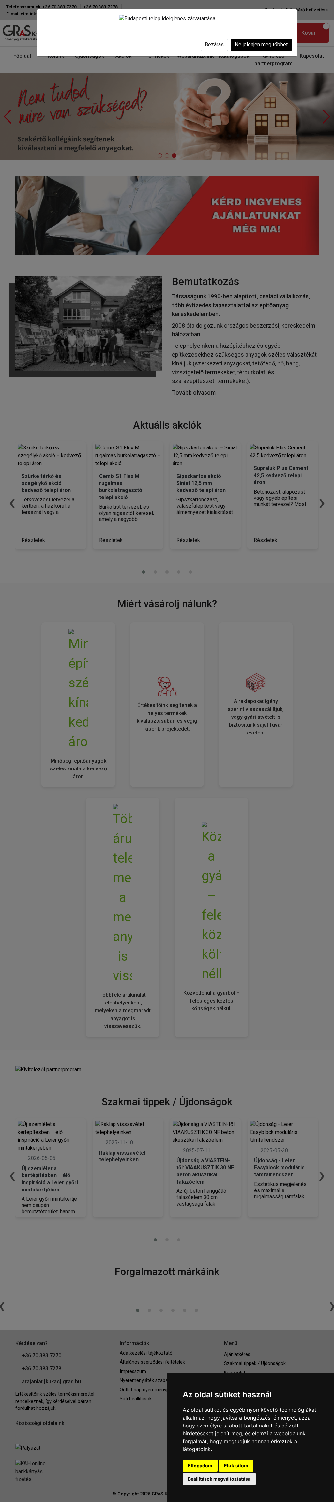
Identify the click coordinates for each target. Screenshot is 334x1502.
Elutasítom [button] (236, 1465)
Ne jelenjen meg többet (261, 45)
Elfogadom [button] (200, 1465)
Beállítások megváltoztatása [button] (219, 1479)
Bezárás (214, 45)
